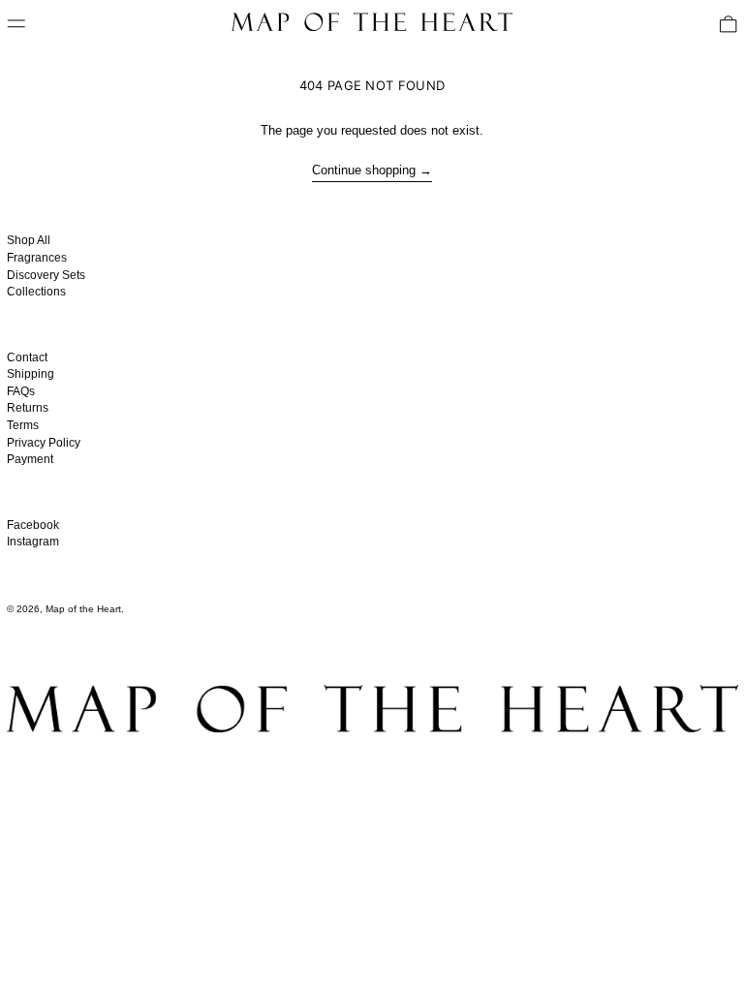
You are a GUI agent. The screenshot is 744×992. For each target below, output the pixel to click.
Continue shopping (364, 170)
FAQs (21, 391)
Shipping (30, 374)
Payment (30, 459)
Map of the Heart (83, 609)
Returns (27, 408)
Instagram (33, 541)
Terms (23, 425)
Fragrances (37, 257)
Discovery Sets (46, 275)
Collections (36, 291)
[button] (728, 24)
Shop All (28, 240)
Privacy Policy (43, 443)
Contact (27, 357)
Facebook (33, 525)
